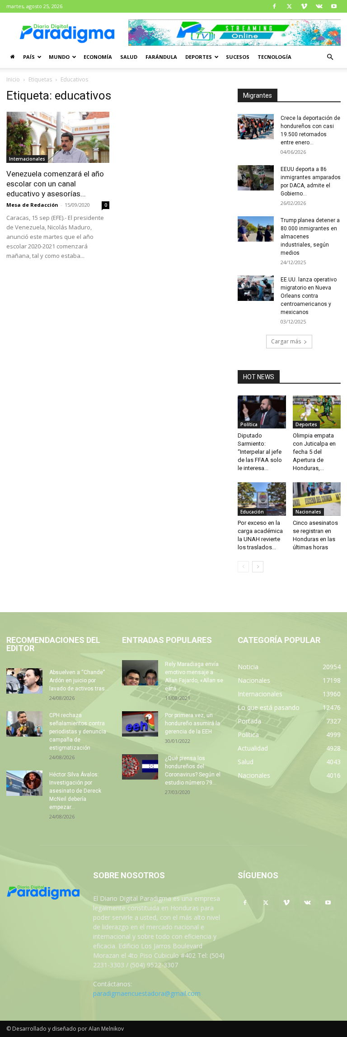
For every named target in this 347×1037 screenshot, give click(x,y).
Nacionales (308, 512)
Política (249, 424)
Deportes (198, 56)
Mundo (59, 56)
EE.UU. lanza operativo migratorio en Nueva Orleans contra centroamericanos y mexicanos (309, 295)
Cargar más (286, 341)
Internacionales (27, 159)
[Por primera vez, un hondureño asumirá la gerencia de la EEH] (140, 724)
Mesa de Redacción (32, 204)
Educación (252, 512)
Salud (128, 56)
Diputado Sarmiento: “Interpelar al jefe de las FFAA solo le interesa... (260, 451)
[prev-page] (243, 566)
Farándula (161, 56)
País (29, 56)
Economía (98, 56)
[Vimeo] (304, 6)
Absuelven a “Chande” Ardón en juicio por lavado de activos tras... (79, 680)
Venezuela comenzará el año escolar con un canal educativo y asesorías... (55, 183)
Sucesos (237, 56)
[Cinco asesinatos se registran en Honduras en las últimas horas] (317, 498)
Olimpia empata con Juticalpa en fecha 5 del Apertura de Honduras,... (314, 451)
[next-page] (257, 566)
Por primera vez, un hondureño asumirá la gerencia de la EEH (192, 723)
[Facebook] (274, 6)
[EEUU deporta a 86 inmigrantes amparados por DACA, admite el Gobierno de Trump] (256, 177)
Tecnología (274, 56)
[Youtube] (334, 6)
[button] (330, 57)
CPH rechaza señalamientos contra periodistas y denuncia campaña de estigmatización (77, 731)
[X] (289, 6)
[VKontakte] (319, 6)
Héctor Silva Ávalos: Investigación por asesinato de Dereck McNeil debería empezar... (75, 790)
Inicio (13, 79)
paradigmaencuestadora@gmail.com (147, 993)
